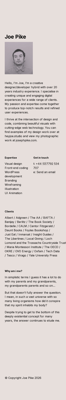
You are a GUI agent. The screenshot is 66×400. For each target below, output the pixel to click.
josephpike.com (26, 140)
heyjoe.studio (13, 136)
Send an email (46, 172)
